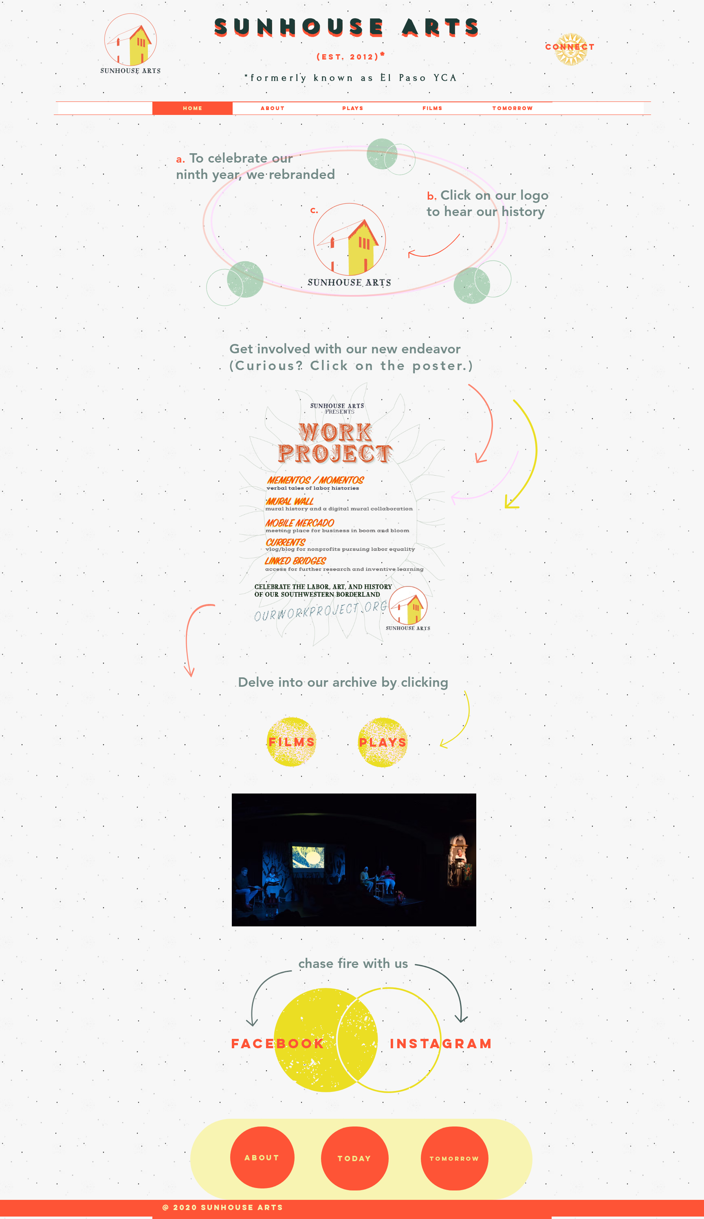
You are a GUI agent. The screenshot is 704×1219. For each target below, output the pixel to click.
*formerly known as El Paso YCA (354, 77)
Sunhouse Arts (348, 26)
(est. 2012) (348, 57)
